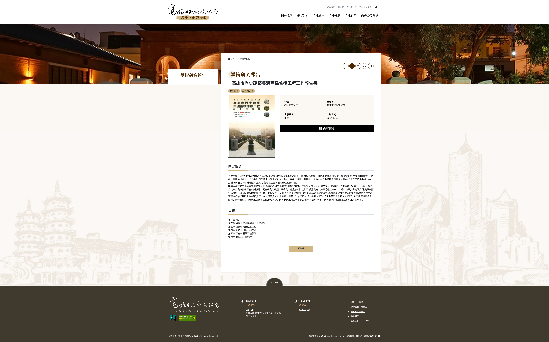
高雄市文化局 (365, 7)
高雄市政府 (352, 7)
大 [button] (358, 66)
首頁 (233, 59)
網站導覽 (331, 7)
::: (324, 7)
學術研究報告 (244, 59)
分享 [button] (371, 66)
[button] (376, 7)
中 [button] (352, 66)
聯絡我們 (355, 316)
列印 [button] (364, 66)
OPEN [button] (274, 282)
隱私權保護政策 (358, 311)
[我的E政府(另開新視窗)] (173, 318)
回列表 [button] (301, 248)
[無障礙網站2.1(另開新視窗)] (187, 318)
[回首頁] (192, 12)
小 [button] (346, 66)
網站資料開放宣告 (359, 307)
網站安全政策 (357, 302)
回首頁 (341, 7)
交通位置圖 (252, 316)
